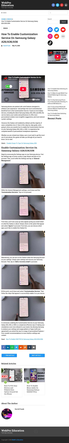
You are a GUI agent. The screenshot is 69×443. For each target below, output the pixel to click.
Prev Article (9, 355)
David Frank (6, 45)
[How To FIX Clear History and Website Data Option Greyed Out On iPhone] (11, 375)
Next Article (36, 355)
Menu (4, 12)
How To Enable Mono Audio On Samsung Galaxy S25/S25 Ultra (33, 389)
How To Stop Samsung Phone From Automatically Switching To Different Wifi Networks (57, 101)
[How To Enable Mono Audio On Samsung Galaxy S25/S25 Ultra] (34, 375)
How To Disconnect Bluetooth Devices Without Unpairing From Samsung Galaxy (57, 108)
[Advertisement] (23, 61)
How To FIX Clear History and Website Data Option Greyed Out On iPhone (11, 390)
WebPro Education (7, 4)
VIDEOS (5, 28)
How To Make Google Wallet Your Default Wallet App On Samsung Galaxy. (57, 94)
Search (50, 19)
